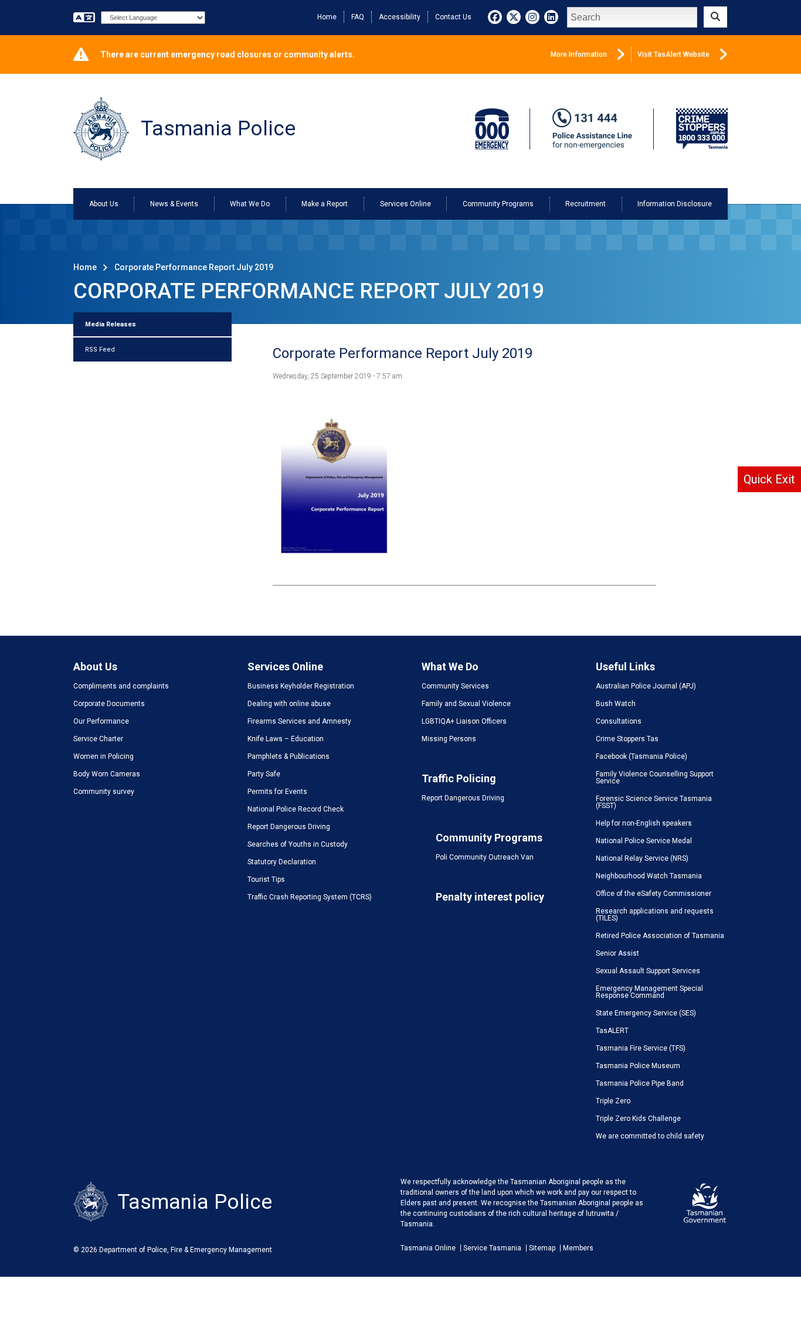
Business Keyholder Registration (300, 686)
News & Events (174, 204)
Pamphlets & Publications (288, 756)
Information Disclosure (674, 204)
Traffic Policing (459, 778)
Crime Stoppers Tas (627, 739)
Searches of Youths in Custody (297, 844)
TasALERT (612, 1031)
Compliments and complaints (121, 686)
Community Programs (498, 204)
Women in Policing (103, 756)
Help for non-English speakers (644, 823)
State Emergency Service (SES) (646, 1013)
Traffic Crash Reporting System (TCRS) (309, 897)
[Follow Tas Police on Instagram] (532, 17)
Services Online (405, 204)
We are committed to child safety (650, 1136)
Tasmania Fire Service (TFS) (640, 1048)
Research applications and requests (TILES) (655, 914)
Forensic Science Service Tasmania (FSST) (654, 802)
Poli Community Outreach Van (485, 857)
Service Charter (98, 739)
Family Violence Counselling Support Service (655, 777)
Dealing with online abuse (289, 704)
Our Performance (101, 721)
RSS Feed (100, 349)
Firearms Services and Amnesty (299, 721)
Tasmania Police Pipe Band (640, 1083)
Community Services (455, 686)
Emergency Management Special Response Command (649, 992)
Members (578, 1248)
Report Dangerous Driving (288, 827)
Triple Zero (613, 1101)
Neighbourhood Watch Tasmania (649, 876)
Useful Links (625, 666)
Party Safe (263, 774)
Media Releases (110, 324)
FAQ (357, 17)
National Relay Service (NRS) (642, 858)
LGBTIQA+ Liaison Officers (464, 721)
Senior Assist (617, 953)
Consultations (619, 721)
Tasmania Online (428, 1248)
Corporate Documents (109, 704)
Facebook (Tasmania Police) (641, 756)
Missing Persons (449, 739)
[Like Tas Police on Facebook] (495, 17)
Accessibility (399, 17)
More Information (579, 54)
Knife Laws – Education (285, 739)
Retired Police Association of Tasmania (660, 936)
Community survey (103, 791)
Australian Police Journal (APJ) (646, 686)
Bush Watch (616, 704)
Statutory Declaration (281, 862)
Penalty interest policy (490, 897)
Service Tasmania (492, 1248)
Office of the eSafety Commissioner (653, 893)
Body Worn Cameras (106, 774)
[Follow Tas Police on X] (514, 17)
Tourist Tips (266, 879)
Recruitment (585, 204)
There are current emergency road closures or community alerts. (227, 54)
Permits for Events (277, 791)
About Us (103, 204)
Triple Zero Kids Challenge (638, 1118)
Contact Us (453, 17)
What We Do (250, 204)
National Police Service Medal (644, 841)
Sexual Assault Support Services (648, 971)
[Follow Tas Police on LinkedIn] (551, 17)
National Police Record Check (295, 809)
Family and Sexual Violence (466, 704)
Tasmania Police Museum (638, 1066)
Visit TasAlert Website (673, 54)
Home (327, 17)
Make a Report (324, 204)
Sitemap (542, 1248)
